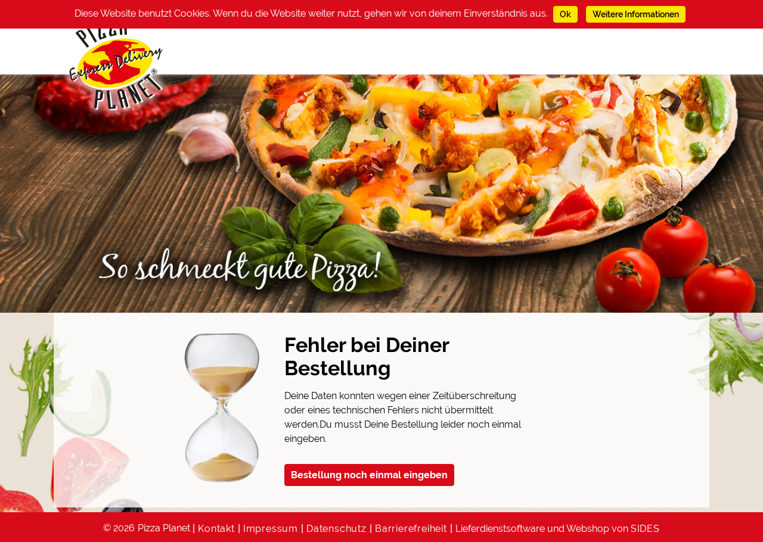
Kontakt (216, 528)
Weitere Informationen (636, 14)
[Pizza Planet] (116, 64)
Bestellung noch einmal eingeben (369, 475)
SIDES (645, 528)
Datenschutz (336, 528)
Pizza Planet (164, 528)
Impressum (270, 528)
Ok (565, 14)
